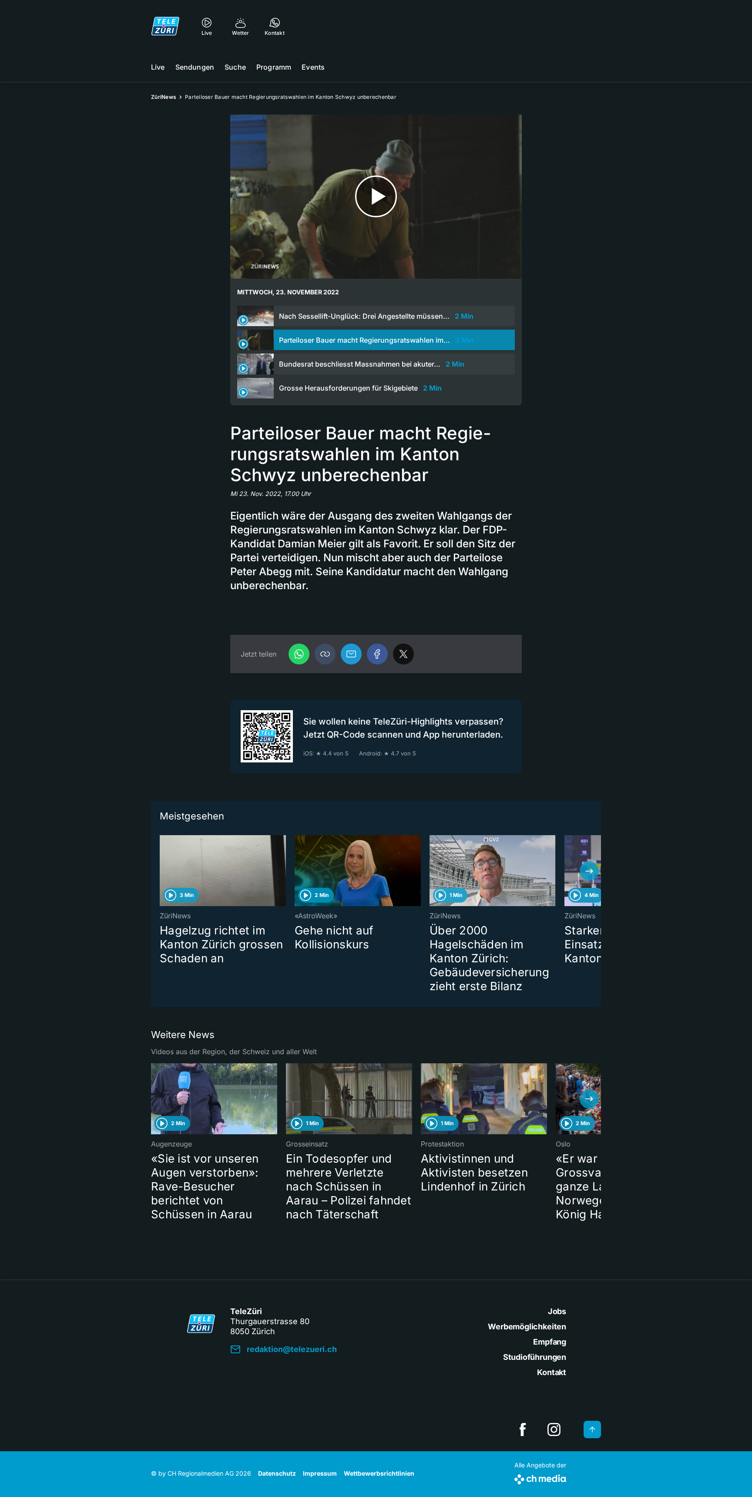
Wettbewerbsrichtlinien (379, 1473)
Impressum (320, 1473)
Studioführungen (534, 1357)
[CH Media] (540, 1477)
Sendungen (194, 67)
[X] (403, 654)
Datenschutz (277, 1473)
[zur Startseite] (165, 26)
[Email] (351, 654)
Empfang (549, 1341)
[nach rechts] (589, 870)
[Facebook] (377, 654)
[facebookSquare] (522, 1429)
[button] (325, 654)
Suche (235, 67)
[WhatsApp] (299, 654)
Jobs (557, 1311)
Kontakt (551, 1372)
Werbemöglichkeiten (527, 1326)
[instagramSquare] (554, 1429)
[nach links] (162, 870)
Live (158, 67)
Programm (273, 67)
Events (313, 67)
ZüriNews (163, 97)
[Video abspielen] (376, 197)
